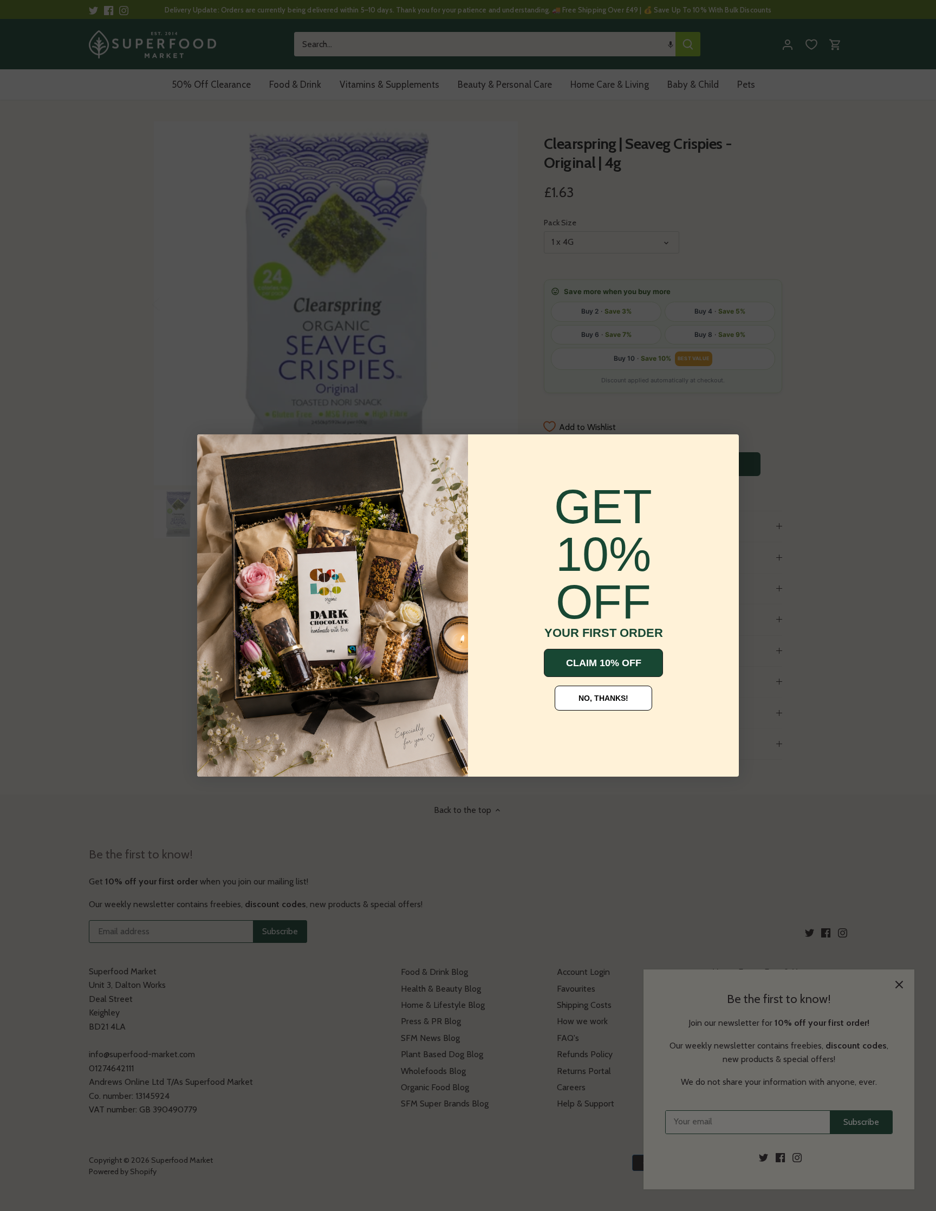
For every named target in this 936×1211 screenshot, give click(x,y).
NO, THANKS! (603, 698)
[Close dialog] (213, 450)
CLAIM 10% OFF (603, 662)
